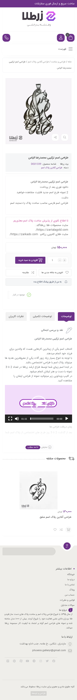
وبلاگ (72, 590)
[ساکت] (17, 419)
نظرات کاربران (16, 316)
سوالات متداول (68, 605)
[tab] (66, 316)
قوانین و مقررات (67, 600)
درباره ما (71, 580)
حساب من (70, 595)
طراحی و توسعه (38, 693)
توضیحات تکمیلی (42, 316)
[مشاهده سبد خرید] (70, 38)
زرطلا (62, 164)
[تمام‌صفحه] (10, 419)
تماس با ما (70, 585)
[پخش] (67, 419)
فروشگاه (71, 574)
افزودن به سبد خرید (28, 260)
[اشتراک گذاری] (55, 137)
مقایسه (25, 273)
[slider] (41, 419)
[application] (38, 404)
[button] (38, 404)
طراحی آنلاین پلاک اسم (38, 62)
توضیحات (66, 316)
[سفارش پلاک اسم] (38, 19)
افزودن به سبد (68, 530)
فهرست (62, 49)
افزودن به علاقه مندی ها (52, 273)
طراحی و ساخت (58, 62)
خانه (69, 62)
